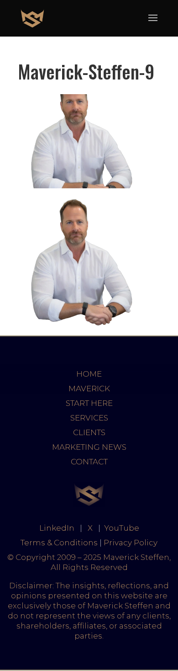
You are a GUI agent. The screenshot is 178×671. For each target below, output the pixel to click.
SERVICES (89, 417)
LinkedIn (56, 528)
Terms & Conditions (59, 542)
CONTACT (89, 461)
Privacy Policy (130, 542)
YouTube (121, 528)
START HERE (89, 403)
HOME (89, 373)
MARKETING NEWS (89, 447)
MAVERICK (89, 388)
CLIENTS (89, 432)
